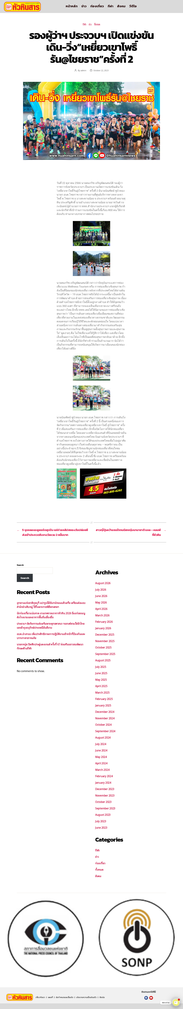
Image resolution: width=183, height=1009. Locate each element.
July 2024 (100, 744)
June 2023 (101, 827)
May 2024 (101, 757)
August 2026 (103, 583)
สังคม (121, 6)
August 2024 (103, 737)
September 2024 (105, 731)
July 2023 (100, 821)
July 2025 (100, 667)
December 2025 (104, 634)
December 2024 (104, 712)
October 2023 (103, 802)
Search (20, 564)
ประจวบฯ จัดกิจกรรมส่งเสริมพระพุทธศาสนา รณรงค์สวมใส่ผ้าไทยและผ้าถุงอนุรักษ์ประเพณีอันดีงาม (51, 625)
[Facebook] (146, 998)
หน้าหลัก (72, 6)
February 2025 (104, 699)
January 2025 (103, 705)
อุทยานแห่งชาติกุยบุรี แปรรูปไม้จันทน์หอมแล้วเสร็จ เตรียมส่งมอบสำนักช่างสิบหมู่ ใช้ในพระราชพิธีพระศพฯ (51, 605)
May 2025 (101, 679)
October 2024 (103, 724)
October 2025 (103, 647)
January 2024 (103, 782)
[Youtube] (151, 998)
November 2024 (105, 718)
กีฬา (110, 6)
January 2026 (103, 628)
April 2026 (101, 609)
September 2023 (105, 808)
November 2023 (105, 795)
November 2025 (105, 641)
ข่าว (84, 6)
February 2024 (104, 776)
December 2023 (104, 789)
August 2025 (103, 660)
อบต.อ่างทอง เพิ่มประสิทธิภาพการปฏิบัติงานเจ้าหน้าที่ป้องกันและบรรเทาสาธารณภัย (51, 636)
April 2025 (101, 686)
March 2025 (102, 692)
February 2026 (104, 621)
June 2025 (101, 673)
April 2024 (101, 763)
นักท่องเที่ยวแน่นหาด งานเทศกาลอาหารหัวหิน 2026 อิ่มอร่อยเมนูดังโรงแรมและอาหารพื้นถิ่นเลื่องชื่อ (51, 615)
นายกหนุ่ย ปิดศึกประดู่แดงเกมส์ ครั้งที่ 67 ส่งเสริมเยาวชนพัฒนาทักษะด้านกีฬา (50, 646)
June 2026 (101, 596)
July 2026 (100, 589)
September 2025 (105, 654)
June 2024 (101, 750)
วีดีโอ (133, 6)
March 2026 (102, 615)
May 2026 (101, 602)
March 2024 (102, 769)
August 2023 (103, 814)
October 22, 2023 (101, 70)
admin (83, 70)
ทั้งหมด (97, 24)
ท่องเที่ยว (97, 6)
